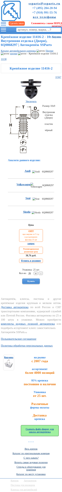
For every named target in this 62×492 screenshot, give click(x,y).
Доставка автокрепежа (14, 307)
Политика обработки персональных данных (27, 345)
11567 (58, 77)
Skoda (26, 212)
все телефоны (44, 17)
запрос (31, 243)
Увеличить (31, 101)
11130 (4, 59)
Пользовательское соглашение (18, 338)
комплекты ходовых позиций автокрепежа (28, 323)
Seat (27, 198)
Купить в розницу (31, 260)
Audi (27, 171)
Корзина (56, 37)
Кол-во (22, 273)
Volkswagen (23, 184)
